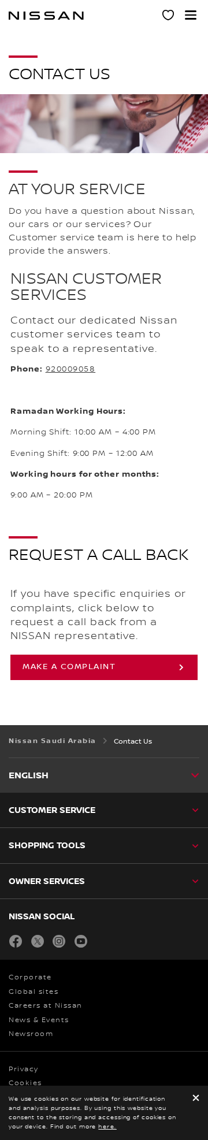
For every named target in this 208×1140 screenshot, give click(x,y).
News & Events (39, 1020)
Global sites (33, 991)
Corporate (30, 977)
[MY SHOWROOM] (169, 16)
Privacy (24, 1069)
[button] (190, 15)
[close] (195, 1098)
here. (107, 1126)
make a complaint (69, 666)
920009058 (71, 369)
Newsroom (31, 1034)
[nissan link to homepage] (46, 16)
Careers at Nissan (46, 1005)
